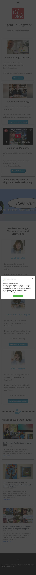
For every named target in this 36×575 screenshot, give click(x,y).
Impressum (5, 283)
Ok (18, 296)
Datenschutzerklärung (13, 283)
